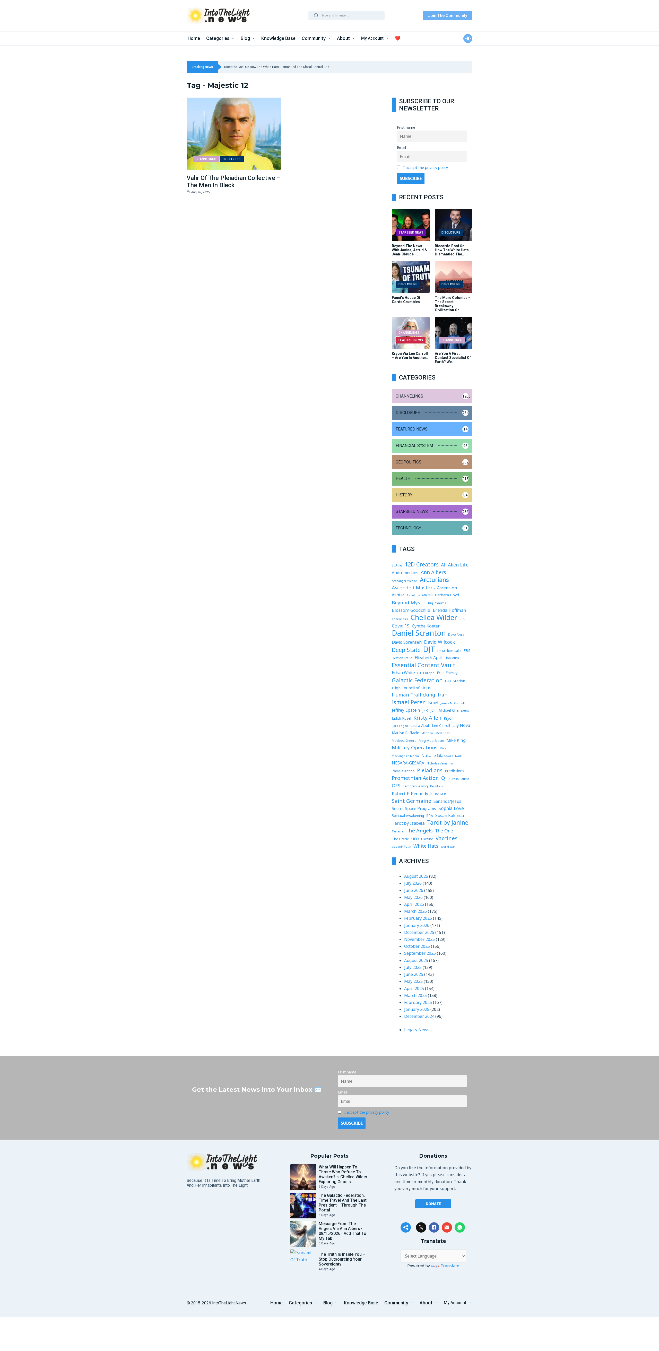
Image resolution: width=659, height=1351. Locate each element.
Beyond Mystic (409, 602)
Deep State (406, 649)
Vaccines (446, 838)
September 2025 (420, 953)
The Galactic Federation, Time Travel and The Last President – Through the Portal (343, 1202)
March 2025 (415, 995)
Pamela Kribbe (403, 771)
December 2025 (419, 932)
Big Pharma (437, 603)
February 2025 (418, 1002)
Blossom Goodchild (411, 610)
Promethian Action (415, 778)
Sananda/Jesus (447, 801)
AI (443, 565)
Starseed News (410, 232)
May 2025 (413, 981)
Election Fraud (402, 658)
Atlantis (427, 595)
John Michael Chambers (449, 710)
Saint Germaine (411, 800)
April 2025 (414, 988)
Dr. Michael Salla (449, 651)
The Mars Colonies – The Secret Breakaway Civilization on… (453, 304)
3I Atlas (397, 565)
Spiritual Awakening (408, 815)
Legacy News (416, 1029)
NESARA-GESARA (408, 763)
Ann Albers (433, 572)
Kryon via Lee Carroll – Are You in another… (410, 355)
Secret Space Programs (414, 808)
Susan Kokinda (449, 815)
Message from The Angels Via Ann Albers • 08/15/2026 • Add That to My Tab (342, 1231)
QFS (396, 785)
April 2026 (414, 904)
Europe (429, 673)
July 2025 (413, 967)
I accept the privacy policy (425, 167)
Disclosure (232, 159)
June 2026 (413, 890)
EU (419, 673)
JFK (425, 710)
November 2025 (419, 939)
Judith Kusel (401, 718)
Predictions (454, 770)
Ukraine (427, 839)
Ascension (447, 588)
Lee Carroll (441, 725)
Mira (443, 748)
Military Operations (414, 747)
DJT (429, 649)
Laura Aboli (420, 725)
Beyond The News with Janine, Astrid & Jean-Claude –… (409, 250)
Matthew (427, 733)
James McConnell (452, 703)
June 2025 (413, 974)
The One (444, 831)
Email (401, 147)
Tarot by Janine (447, 822)
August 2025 (416, 960)
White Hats (425, 846)
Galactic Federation (417, 680)
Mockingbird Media (405, 756)
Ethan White (403, 672)
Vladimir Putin (401, 846)
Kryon (449, 718)
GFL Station (455, 680)
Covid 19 (401, 626)
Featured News (410, 340)
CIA (462, 619)
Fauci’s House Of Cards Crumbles (406, 300)
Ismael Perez (408, 702)
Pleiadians (430, 770)
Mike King (456, 740)
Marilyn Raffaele (405, 732)
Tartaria (397, 831)
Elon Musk (452, 658)
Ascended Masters (413, 587)
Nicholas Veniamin (440, 763)
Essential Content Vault (423, 664)
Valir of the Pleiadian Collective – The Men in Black (234, 181)
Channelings (205, 159)
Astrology (413, 595)
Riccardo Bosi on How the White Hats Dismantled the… (452, 250)
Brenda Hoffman (449, 610)
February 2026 (418, 918)
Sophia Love (451, 808)
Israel (432, 702)
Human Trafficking (413, 694)
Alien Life (458, 565)
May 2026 (413, 897)
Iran (442, 694)
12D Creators (422, 564)
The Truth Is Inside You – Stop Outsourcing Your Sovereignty (342, 1259)
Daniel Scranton (419, 633)
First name (406, 127)
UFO (415, 838)
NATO (458, 756)
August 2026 (416, 876)
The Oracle (400, 839)
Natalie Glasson (437, 755)
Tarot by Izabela (408, 823)
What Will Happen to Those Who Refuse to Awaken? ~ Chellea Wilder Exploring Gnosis (343, 1174)
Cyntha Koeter (426, 626)
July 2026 (413, 883)
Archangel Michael (405, 581)
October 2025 (417, 946)
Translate (449, 1266)
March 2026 (415, 911)
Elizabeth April (428, 657)
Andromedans (405, 572)
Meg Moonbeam (431, 740)
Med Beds (442, 733)
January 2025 (416, 1009)
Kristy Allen (427, 717)
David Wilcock (439, 642)
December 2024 (419, 1016)
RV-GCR (440, 794)
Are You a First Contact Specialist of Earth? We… (453, 357)
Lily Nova (461, 725)
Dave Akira (456, 634)
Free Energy (447, 672)
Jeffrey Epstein (406, 710)
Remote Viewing (415, 786)
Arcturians (434, 579)
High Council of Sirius (411, 687)
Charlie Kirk (400, 619)
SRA (429, 815)
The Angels (419, 830)
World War (448, 846)
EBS (467, 650)
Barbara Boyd (447, 594)
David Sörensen (407, 642)
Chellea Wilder (433, 617)
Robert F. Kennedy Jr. (412, 793)
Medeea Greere (404, 740)
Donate (433, 1203)
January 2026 (416, 925)
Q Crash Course (458, 779)
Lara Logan (400, 726)
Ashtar (398, 595)
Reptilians (437, 786)
